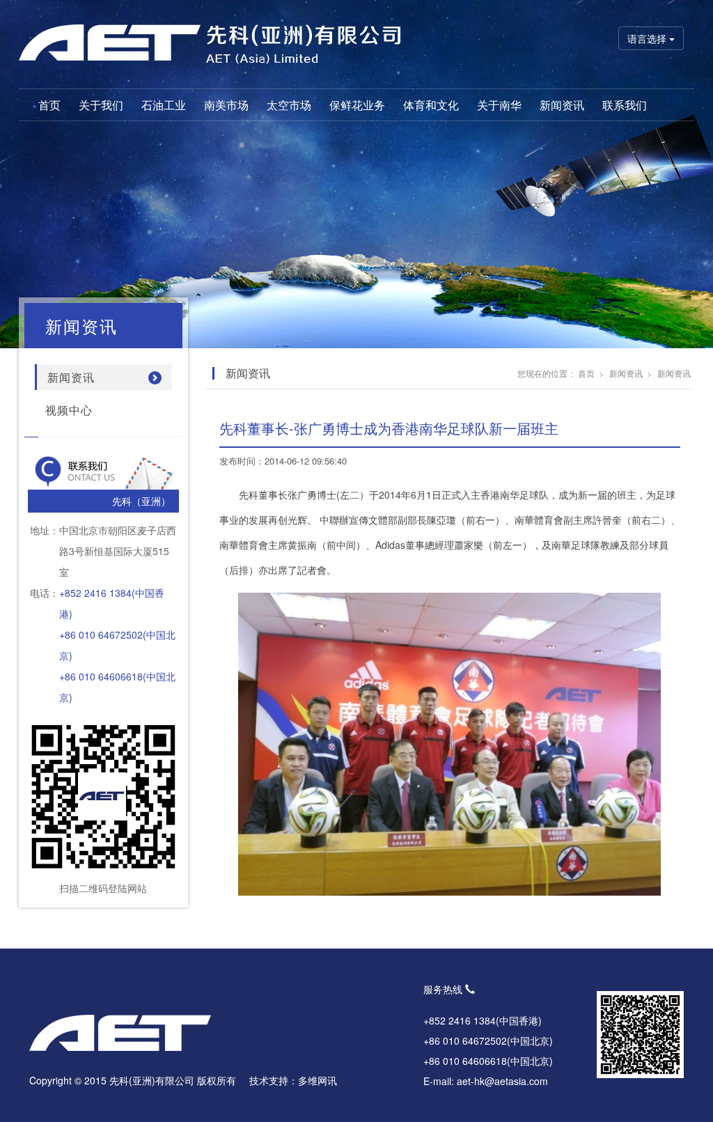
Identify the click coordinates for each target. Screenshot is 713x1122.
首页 (49, 105)
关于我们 (101, 105)
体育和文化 (431, 105)
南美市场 (226, 105)
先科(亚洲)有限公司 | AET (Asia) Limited (209, 44)
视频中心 (69, 410)
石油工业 (163, 105)
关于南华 (499, 105)
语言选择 (648, 38)
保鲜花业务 (357, 105)
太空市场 (289, 105)
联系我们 (624, 105)
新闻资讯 (562, 105)
